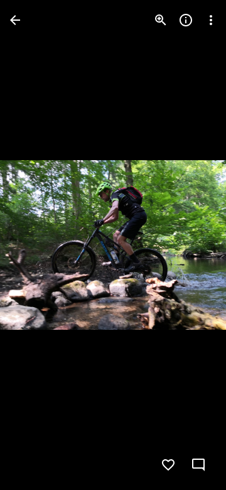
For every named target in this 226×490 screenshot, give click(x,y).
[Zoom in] (160, 20)
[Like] (168, 464)
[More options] (210, 20)
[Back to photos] (15, 20)
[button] (35, 245)
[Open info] (185, 20)
